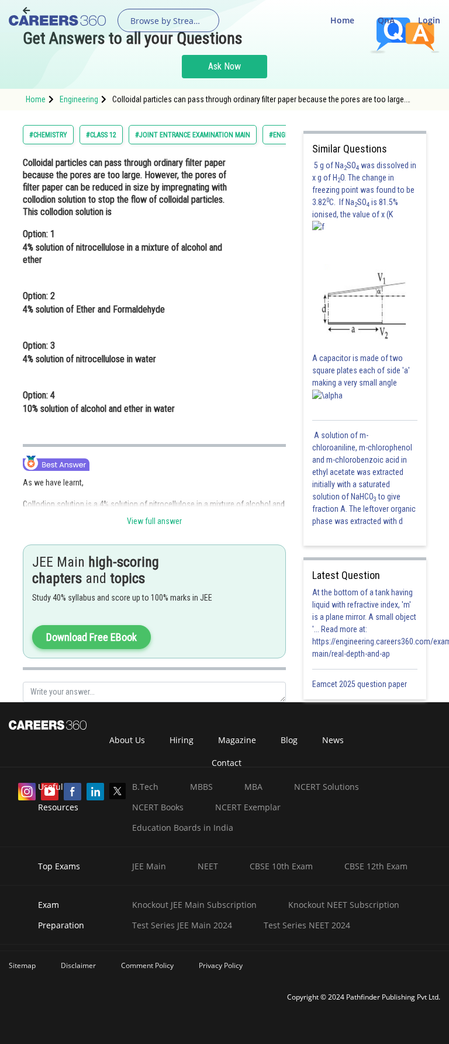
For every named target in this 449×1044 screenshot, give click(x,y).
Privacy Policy (221, 965)
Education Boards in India (182, 827)
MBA (253, 786)
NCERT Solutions (326, 786)
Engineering (79, 99)
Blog (289, 739)
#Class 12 (101, 135)
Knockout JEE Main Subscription (194, 904)
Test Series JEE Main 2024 (182, 925)
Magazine (237, 739)
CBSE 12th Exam (375, 866)
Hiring (182, 739)
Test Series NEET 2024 (307, 925)
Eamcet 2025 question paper (360, 684)
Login (429, 20)
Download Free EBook (91, 637)
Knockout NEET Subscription (343, 904)
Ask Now (224, 66)
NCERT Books (158, 807)
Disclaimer (78, 965)
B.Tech (145, 786)
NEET (208, 866)
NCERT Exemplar (248, 807)
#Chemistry (48, 135)
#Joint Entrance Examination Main (192, 135)
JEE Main (149, 866)
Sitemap (22, 965)
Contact (226, 762)
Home (342, 20)
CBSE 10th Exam (281, 866)
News (333, 739)
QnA (386, 20)
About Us (127, 739)
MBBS (201, 786)
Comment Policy (147, 965)
